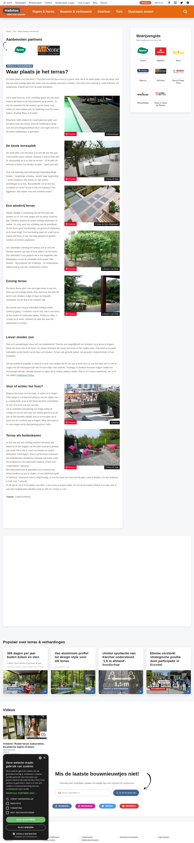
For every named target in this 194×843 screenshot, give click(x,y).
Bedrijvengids (35, 3)
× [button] (44, 758)
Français (145, 3)
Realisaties (20, 3)
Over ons (9, 840)
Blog (95, 3)
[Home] (14, 11)
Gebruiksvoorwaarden (129, 837)
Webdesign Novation (90, 840)
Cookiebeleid (87, 837)
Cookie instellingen (51, 837)
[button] (25, 793)
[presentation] (25, 670)
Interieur (104, 11)
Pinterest (188, 2)
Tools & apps (84, 3)
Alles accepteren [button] (25, 819)
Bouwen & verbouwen (76, 11)
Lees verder (23, 789)
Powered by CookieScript (26, 837)
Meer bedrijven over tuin (147, 40)
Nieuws (103, 3)
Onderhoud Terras (25, 375)
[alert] (25, 797)
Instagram (175, 2)
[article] (20, 52)
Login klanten (163, 837)
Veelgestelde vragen (65, 3)
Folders (48, 3)
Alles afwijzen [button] (26, 827)
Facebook (169, 2)
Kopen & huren (43, 11)
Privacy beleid (49, 840)
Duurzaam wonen (140, 11)
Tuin (119, 11)
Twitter (182, 2)
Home (9, 3)
